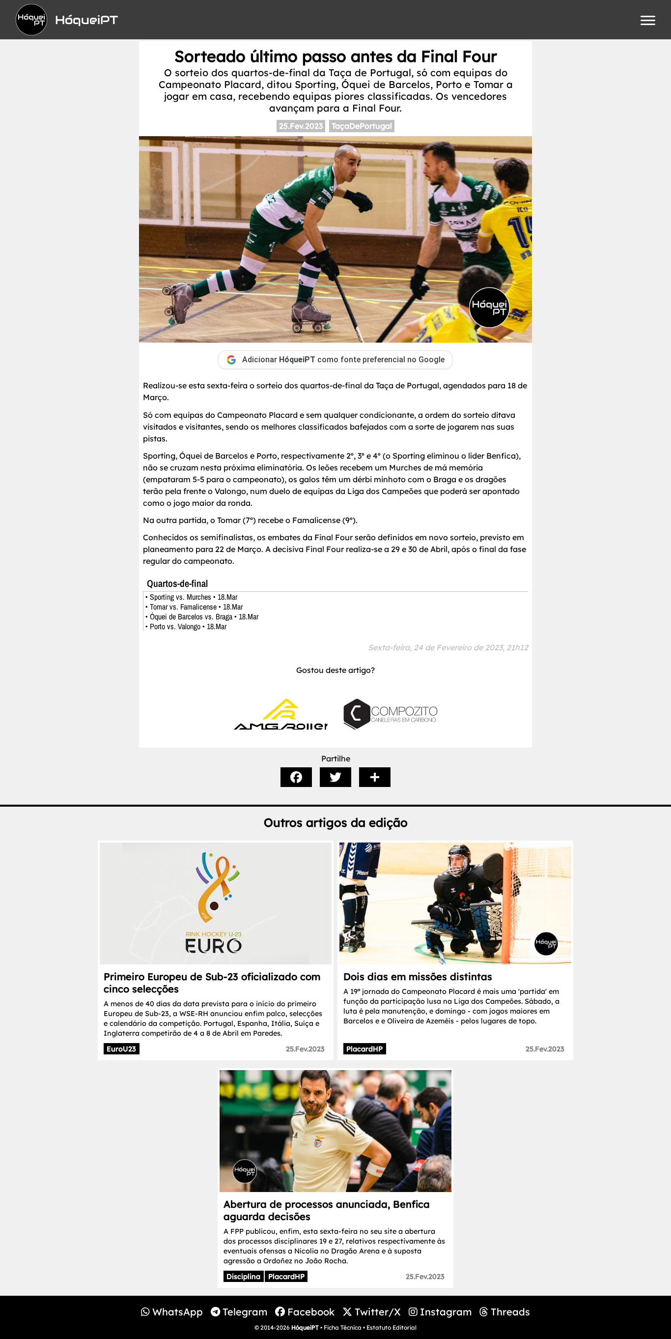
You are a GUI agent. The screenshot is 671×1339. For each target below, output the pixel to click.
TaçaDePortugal (362, 126)
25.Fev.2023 (301, 126)
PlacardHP (364, 1049)
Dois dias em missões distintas (417, 976)
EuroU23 (121, 1049)
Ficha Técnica (343, 1327)
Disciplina (243, 1276)
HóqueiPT (305, 1327)
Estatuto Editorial (391, 1327)
